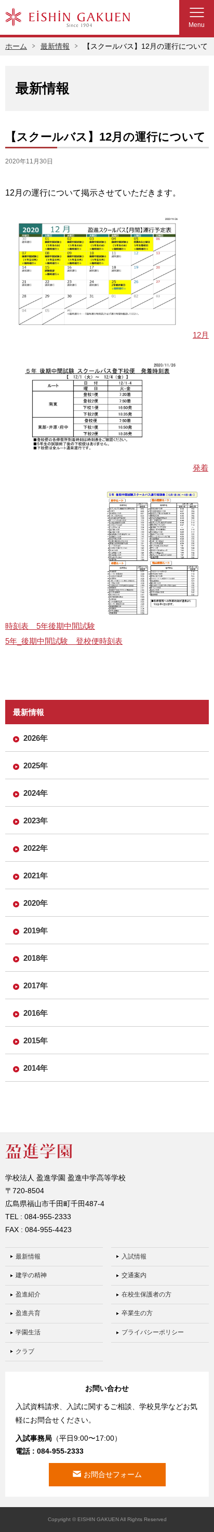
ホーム (16, 46)
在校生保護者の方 (146, 1294)
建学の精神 (31, 1275)
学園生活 (28, 1332)
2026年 (35, 738)
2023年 (35, 820)
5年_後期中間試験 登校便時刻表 (64, 641)
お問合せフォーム (113, 1474)
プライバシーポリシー (153, 1332)
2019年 (35, 930)
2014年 (35, 1068)
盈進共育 (28, 1313)
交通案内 (134, 1275)
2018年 (35, 958)
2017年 (35, 985)
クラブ (25, 1351)
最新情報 (55, 46)
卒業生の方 (137, 1313)
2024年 (35, 793)
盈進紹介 (28, 1294)
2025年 (35, 765)
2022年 (35, 848)
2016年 (35, 1013)
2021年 (35, 875)
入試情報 (134, 1256)
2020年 (35, 903)
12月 (201, 334)
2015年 (35, 1040)
